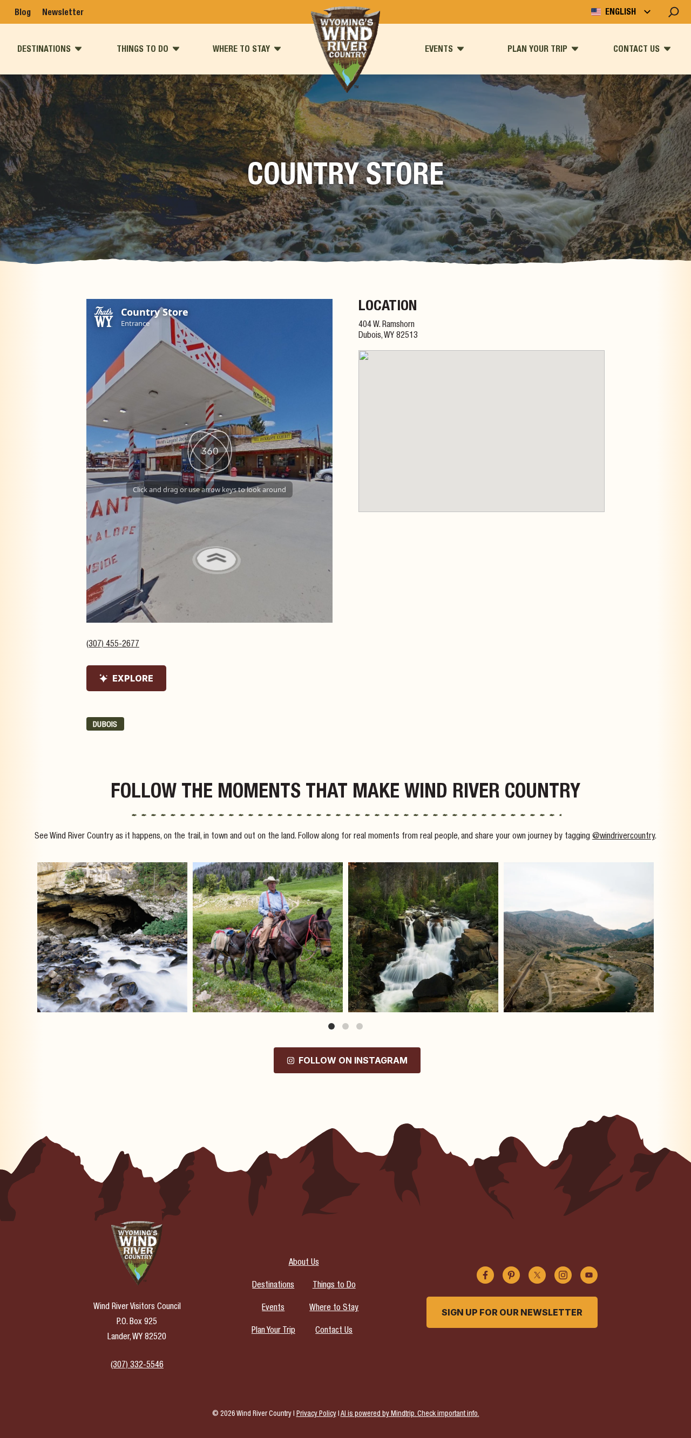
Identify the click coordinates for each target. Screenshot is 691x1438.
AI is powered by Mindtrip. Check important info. (410, 1414)
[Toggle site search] (673, 12)
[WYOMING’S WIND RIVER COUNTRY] (345, 49)
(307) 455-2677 (112, 644)
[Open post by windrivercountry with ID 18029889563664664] (112, 937)
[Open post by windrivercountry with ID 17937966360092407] (579, 937)
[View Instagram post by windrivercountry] (176, 999)
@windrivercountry (623, 837)
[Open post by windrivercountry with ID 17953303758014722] (268, 937)
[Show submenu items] (78, 49)
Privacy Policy (316, 1414)
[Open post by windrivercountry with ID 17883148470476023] (423, 937)
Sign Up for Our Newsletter (512, 1312)
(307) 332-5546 (137, 1365)
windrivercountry (110, 872)
